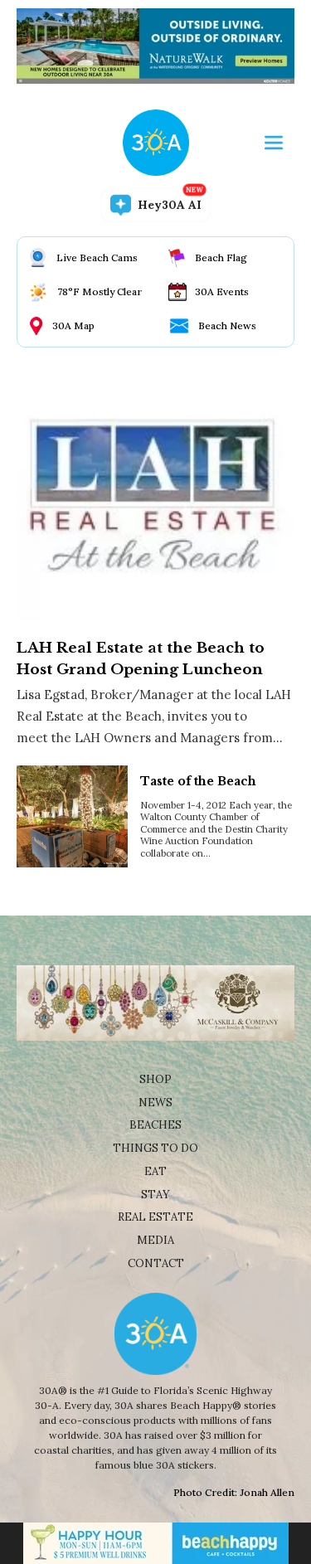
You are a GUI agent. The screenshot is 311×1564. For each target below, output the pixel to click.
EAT (155, 1171)
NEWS (155, 1102)
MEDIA (155, 1240)
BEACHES (155, 1125)
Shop (155, 1079)
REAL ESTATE (155, 1217)
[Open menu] (273, 142)
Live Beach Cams (97, 257)
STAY (155, 1195)
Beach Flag (221, 257)
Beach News (227, 325)
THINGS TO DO (155, 1148)
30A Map (73, 325)
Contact (156, 1263)
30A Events (222, 291)
